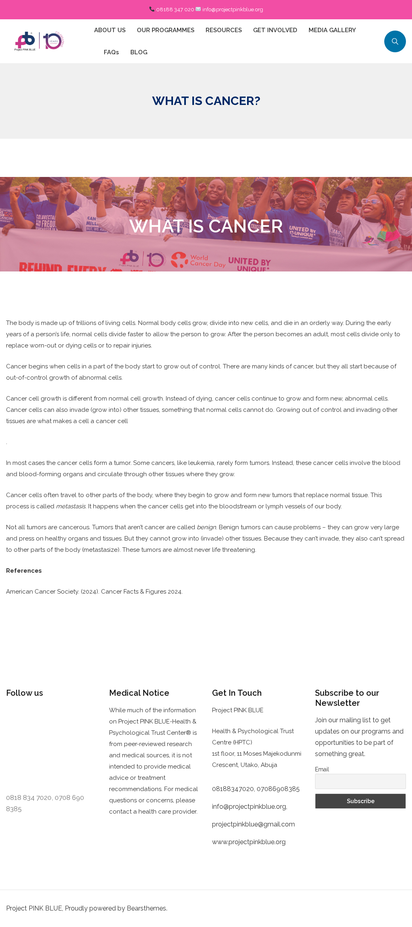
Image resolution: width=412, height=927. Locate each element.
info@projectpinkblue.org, (250, 806)
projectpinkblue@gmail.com (253, 824)
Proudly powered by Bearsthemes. (116, 908)
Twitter (60, 716)
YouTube (26, 746)
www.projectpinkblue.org (249, 842)
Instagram (61, 731)
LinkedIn (24, 731)
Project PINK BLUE (34, 908)
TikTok (58, 746)
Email (322, 769)
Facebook (25, 716)
